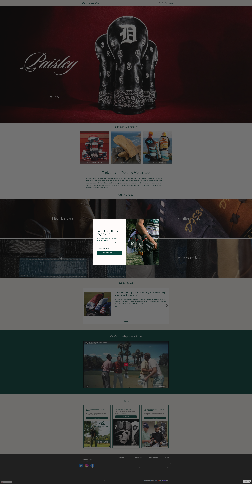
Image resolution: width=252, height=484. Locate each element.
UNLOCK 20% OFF (109, 253)
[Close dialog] (157, 220)
